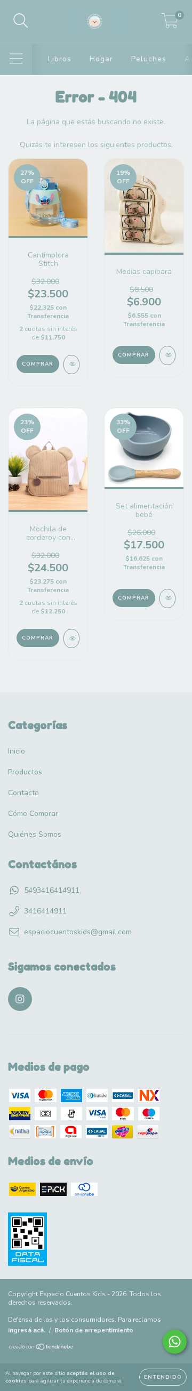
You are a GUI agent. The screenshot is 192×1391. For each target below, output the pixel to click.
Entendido (163, 1377)
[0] (170, 24)
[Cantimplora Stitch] (71, 364)
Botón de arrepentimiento (93, 1330)
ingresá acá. (26, 1330)
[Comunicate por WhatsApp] (175, 1342)
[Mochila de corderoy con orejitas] (71, 638)
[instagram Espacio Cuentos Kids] (20, 999)
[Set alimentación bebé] (167, 598)
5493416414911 (51, 890)
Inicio (16, 751)
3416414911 (45, 911)
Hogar (101, 59)
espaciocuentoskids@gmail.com (78, 932)
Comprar (133, 598)
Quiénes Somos (34, 834)
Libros (59, 59)
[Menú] (16, 59)
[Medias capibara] (167, 355)
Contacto (23, 793)
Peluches (148, 59)
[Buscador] (21, 21)
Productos (25, 772)
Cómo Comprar (33, 813)
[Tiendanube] (41, 1348)
